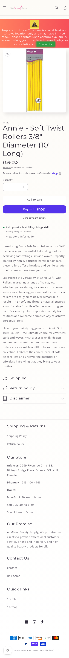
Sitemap (12, 607)
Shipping (7, 167)
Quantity (8, 179)
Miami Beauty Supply (29, 650)
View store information (20, 236)
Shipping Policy (17, 436)
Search (11, 599)
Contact (12, 568)
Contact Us (45, 44)
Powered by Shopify (46, 650)
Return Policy (15, 444)
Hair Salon (13, 576)
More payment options (34, 217)
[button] (4, 8)
